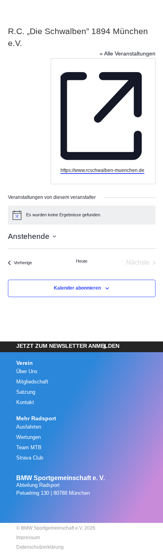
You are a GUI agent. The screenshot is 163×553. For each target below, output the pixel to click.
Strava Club (29, 458)
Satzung (25, 392)
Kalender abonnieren (77, 288)
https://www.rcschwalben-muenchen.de (102, 170)
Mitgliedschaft (32, 382)
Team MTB (29, 447)
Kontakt (25, 402)
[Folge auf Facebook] (89, 509)
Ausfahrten (28, 427)
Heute (81, 261)
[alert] (81, 215)
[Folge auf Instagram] (72, 509)
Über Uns (27, 371)
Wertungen (28, 437)
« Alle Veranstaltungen (127, 53)
